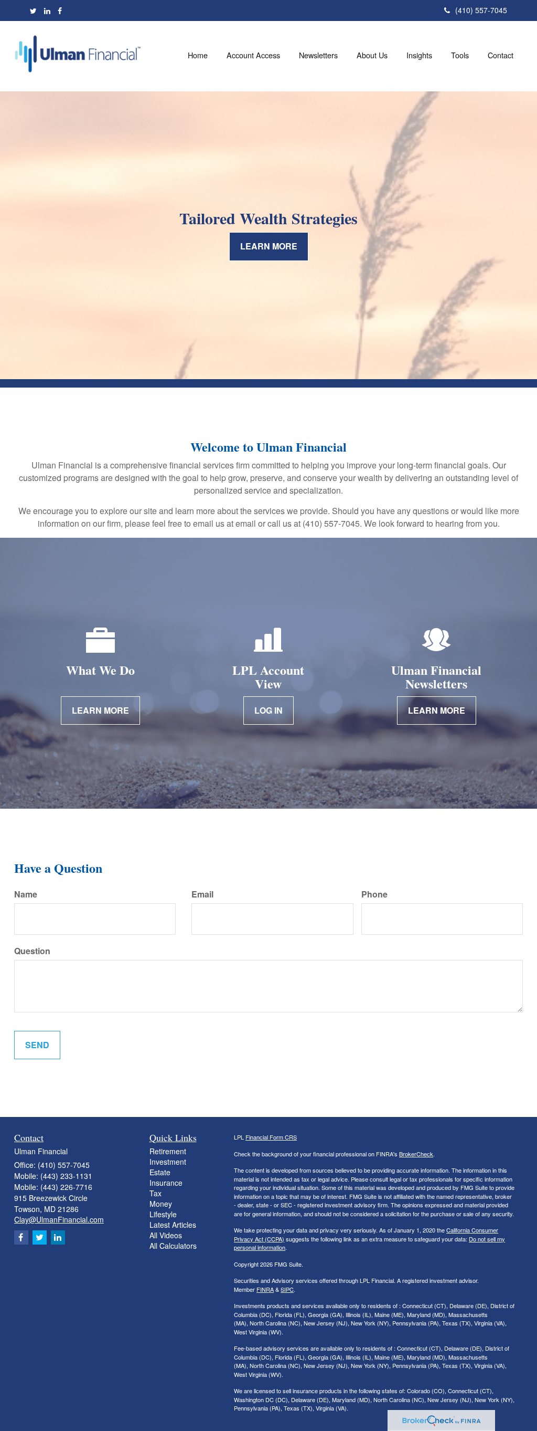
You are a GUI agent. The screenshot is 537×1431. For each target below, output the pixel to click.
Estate (159, 1172)
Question (32, 951)
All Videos (165, 1235)
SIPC (287, 1289)
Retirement (167, 1151)
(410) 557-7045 (481, 10)
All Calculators (173, 1245)
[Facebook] (60, 10)
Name (25, 894)
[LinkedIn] (47, 10)
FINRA (265, 1289)
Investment (167, 1161)
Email (202, 894)
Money (160, 1203)
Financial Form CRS (271, 1137)
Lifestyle (163, 1214)
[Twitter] (33, 10)
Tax (155, 1193)
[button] (253, 55)
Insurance (165, 1182)
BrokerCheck (416, 1154)
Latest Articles (172, 1224)
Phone (374, 894)
